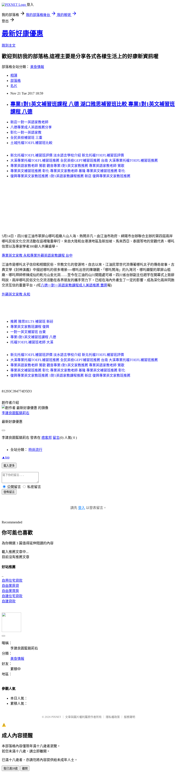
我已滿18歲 (10, 768)
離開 (25, 768)
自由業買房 (10, 591)
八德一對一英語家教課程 (60, 285)
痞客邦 (46, 437)
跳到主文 (9, 45)
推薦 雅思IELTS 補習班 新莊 (31, 321)
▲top (5, 457)
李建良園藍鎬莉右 (15, 413)
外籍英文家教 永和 (16, 294)
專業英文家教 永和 (16, 255)
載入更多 (9, 465)
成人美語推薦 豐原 (93, 285)
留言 (56, 437)
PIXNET (56, 717)
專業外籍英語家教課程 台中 (51, 255)
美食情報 (37, 67)
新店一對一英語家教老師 (29, 122)
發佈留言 (9, 492)
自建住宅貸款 (12, 596)
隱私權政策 (113, 717)
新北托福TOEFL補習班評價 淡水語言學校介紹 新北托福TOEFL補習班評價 (67, 155)
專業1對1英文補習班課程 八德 (33, 337)
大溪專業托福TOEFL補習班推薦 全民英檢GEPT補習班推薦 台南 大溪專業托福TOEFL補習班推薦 (84, 160)
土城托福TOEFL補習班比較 (31, 143)
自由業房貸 (10, 585)
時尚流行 (35, 450)
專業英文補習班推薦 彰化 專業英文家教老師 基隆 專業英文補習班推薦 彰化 (67, 171)
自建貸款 (9, 601)
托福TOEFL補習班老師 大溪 (31, 342)
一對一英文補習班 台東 (28, 332)
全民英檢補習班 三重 (26, 137)
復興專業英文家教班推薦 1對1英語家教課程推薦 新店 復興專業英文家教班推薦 (70, 176)
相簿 (13, 75)
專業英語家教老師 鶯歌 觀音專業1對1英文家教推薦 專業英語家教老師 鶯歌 (67, 165)
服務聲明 (129, 717)
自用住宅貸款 (12, 580)
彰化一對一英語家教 (25, 132)
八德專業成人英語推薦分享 (31, 127)
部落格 (15, 80)
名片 (13, 86)
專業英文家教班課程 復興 (29, 326)
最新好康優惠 (22, 33)
